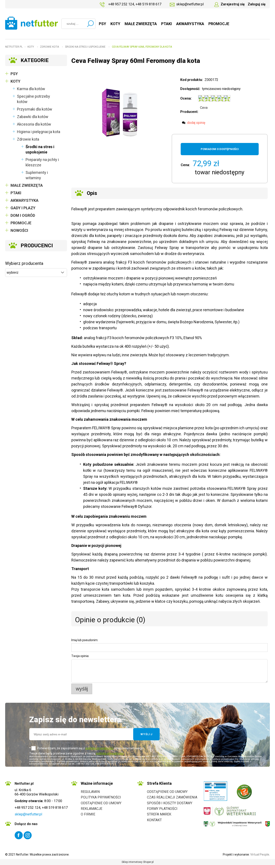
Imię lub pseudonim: (84, 640)
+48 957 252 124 (121, 4)
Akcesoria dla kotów (34, 124)
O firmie (88, 814)
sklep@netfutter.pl (190, 4)
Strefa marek (159, 814)
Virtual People (259, 854)
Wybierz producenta (24, 263)
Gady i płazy (23, 208)
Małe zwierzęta (27, 185)
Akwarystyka (24, 200)
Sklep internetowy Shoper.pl (138, 861)
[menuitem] (102, 23)
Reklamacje (91, 809)
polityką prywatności (99, 748)
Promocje (21, 223)
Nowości (19, 230)
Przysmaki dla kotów (34, 109)
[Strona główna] (31, 23)
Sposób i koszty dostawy (169, 803)
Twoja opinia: (80, 656)
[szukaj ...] (90, 24)
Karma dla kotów (31, 88)
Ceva (204, 108)
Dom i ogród (23, 215)
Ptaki (16, 193)
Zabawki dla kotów (32, 116)
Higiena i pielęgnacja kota (38, 131)
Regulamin (90, 792)
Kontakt (154, 820)
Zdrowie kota (28, 139)
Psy (14, 73)
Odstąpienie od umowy (101, 803)
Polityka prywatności (101, 797)
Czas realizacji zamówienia (172, 797)
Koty (15, 81)
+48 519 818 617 (148, 4)
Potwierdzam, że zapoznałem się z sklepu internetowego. (90, 748)
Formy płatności (162, 809)
